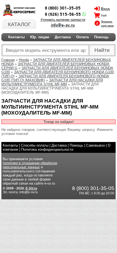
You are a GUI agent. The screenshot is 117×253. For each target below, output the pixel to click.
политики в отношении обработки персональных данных (30, 165)
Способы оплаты (34, 145)
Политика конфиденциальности (47, 149)
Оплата (82, 37)
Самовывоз (95, 145)
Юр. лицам (39, 37)
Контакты (16, 37)
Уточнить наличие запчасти (63, 20)
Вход (105, 9)
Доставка (63, 37)
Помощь (101, 37)
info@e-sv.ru (63, 25)
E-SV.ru (31, 188)
